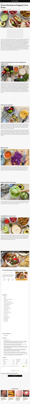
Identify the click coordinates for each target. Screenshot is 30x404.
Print (11, 272)
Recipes (2, 3)
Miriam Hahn (3, 9)
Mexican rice (25, 237)
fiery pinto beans (3, 238)
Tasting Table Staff (8, 9)
